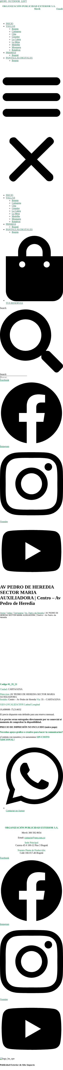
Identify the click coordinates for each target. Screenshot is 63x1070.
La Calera (16, 39)
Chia (14, 34)
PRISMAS (11, 52)
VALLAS (10, 26)
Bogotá (15, 55)
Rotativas (16, 50)
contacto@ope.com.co (34, 837)
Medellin (16, 44)
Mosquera (16, 47)
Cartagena (16, 31)
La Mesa (16, 42)
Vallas (9, 613)
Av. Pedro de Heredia (34, 613)
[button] (31, 128)
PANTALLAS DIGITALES (19, 58)
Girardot (15, 36)
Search (3, 308)
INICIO (9, 23)
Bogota (15, 29)
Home (2, 613)
